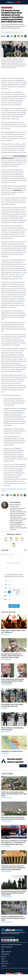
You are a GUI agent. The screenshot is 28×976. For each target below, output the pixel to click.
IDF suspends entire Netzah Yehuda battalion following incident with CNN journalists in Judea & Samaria (14, 893)
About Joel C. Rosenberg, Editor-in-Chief (11, 944)
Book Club (3, 956)
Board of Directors (6, 951)
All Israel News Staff (6, 659)
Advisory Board (5, 954)
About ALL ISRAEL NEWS (6, 947)
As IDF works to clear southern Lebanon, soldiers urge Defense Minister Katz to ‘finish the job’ (14, 793)
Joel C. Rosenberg (5, 846)
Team (2, 949)
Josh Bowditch (5, 753)
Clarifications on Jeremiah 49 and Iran (12, 751)
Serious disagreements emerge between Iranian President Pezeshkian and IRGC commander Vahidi (12, 680)
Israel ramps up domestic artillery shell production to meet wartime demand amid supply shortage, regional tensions (13, 867)
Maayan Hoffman (5, 731)
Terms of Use (4, 961)
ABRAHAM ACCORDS (12, 489)
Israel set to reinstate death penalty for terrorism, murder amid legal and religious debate (13, 918)
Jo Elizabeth (4, 708)
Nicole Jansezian (5, 32)
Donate (3, 958)
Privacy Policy (5, 963)
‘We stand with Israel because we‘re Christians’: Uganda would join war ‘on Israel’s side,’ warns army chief (11, 655)
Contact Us (4, 966)
